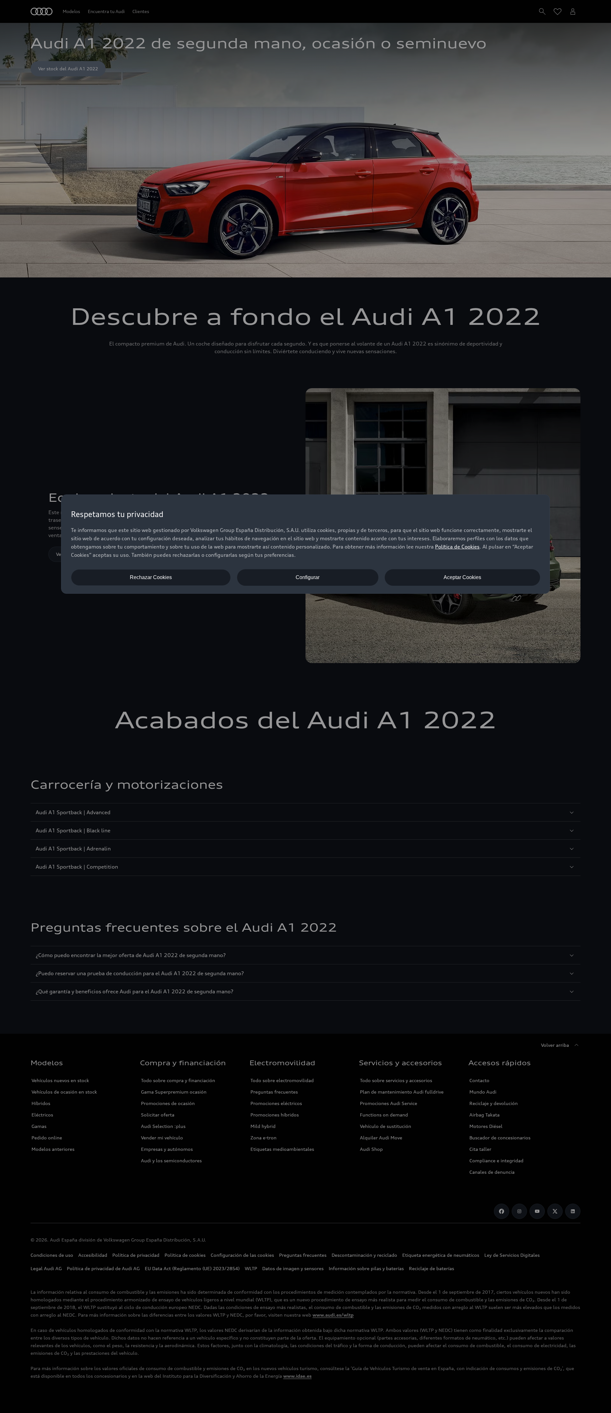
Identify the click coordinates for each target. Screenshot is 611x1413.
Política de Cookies (457, 546)
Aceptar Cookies (462, 577)
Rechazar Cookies (151, 577)
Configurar (308, 577)
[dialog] (305, 544)
